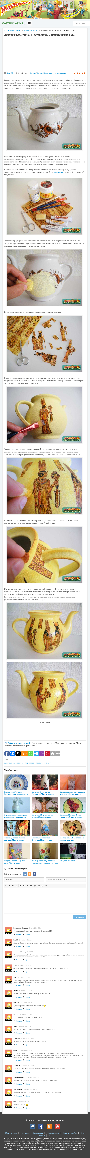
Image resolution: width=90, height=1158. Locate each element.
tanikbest (16, 952)
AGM (15, 965)
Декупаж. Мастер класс (44, 73)
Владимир (16, 1038)
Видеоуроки (38, 1133)
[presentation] (6, 885)
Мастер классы (53, 1133)
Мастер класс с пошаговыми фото (37, 763)
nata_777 (16, 1014)
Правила (41, 1135)
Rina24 (15, 940)
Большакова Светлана (20, 928)
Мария (15, 990)
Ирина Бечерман (18, 1077)
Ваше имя (16, 1065)
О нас (83, 1133)
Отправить (79, 917)
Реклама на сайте (70, 1133)
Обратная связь (11, 1133)
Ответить (19, 934)
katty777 (10, 73)
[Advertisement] (45, 55)
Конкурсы (25, 1133)
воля (15, 977)
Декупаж (33, 73)
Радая (15, 1026)
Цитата (28, 934)
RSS (50, 1135)
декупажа (58, 172)
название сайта (13, 23)
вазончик (17, 763)
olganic (15, 1050)
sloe (14, 1101)
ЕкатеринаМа (17, 1089)
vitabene (16, 1002)
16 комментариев (60, 73)
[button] (6, 885)
